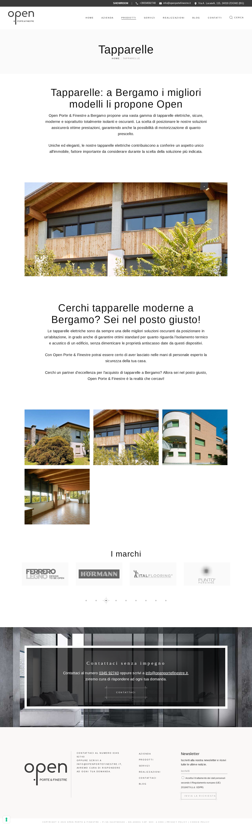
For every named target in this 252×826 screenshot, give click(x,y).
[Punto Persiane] (153, 574)
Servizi (144, 766)
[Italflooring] (99, 574)
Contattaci (148, 778)
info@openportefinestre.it (177, 3)
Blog (143, 784)
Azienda (145, 754)
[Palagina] (207, 574)
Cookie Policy (200, 822)
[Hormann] (45, 574)
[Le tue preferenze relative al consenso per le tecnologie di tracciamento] (6, 819)
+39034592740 (148, 3)
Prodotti (146, 760)
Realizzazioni (150, 772)
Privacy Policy (177, 822)
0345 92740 (109, 673)
